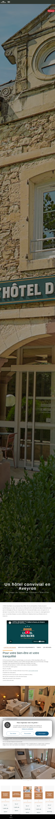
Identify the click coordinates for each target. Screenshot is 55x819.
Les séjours (47, 647)
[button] (1, 764)
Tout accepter (42, 733)
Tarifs (39, 647)
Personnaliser (27, 733)
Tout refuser (13, 733)
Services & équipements (26, 647)
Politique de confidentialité (27, 728)
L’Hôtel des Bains (10, 647)
